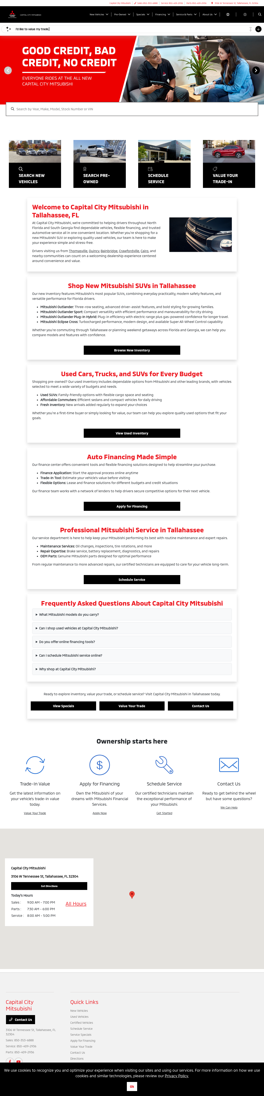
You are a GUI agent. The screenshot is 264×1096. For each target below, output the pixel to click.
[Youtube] (18, 1062)
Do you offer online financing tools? (67, 642)
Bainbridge (109, 251)
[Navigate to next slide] (261, 70)
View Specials (63, 706)
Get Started (164, 813)
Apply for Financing (132, 506)
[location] (212, 3)
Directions (77, 1058)
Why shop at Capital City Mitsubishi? (67, 669)
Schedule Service (132, 579)
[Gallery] (132, 70)
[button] (132, 895)
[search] (259, 14)
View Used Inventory (132, 433)
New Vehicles (79, 1010)
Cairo (144, 251)
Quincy (94, 251)
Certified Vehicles (81, 1022)
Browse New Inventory (132, 350)
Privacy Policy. (177, 1075)
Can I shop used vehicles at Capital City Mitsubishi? (78, 628)
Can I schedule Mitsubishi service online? (70, 655)
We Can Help (228, 807)
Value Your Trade (132, 706)
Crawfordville (129, 251)
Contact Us (200, 706)
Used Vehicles (79, 1016)
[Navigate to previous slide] (3, 70)
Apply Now (100, 813)
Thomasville (78, 251)
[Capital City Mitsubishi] (24, 14)
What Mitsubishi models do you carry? (69, 614)
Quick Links (84, 1002)
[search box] (132, 107)
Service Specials (80, 1034)
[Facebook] (10, 1062)
